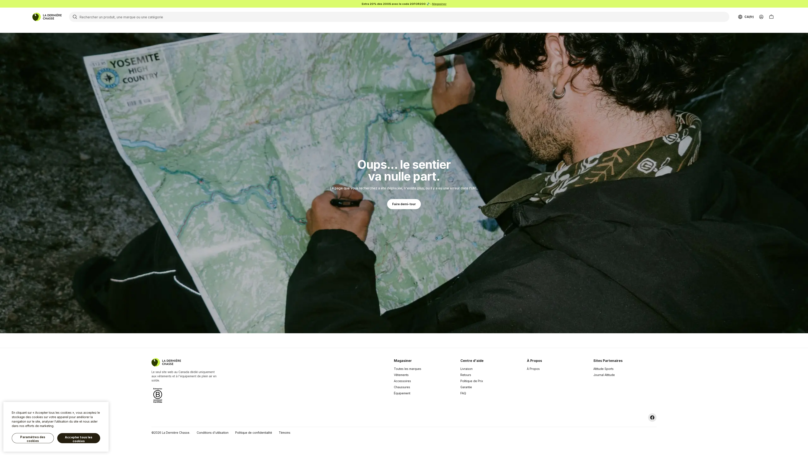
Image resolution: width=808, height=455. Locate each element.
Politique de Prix (471, 381)
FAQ (463, 393)
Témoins (284, 432)
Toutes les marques (407, 369)
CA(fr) (749, 17)
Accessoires (402, 381)
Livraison (466, 369)
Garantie (466, 387)
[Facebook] (652, 417)
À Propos (533, 369)
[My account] (761, 17)
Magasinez (439, 3)
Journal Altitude (604, 375)
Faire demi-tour (404, 204)
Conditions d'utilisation (213, 432)
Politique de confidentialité (253, 432)
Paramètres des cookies (32, 439)
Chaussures (402, 387)
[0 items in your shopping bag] (771, 17)
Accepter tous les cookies (78, 439)
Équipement (402, 393)
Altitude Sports (603, 369)
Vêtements (401, 375)
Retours (465, 375)
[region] (56, 427)
